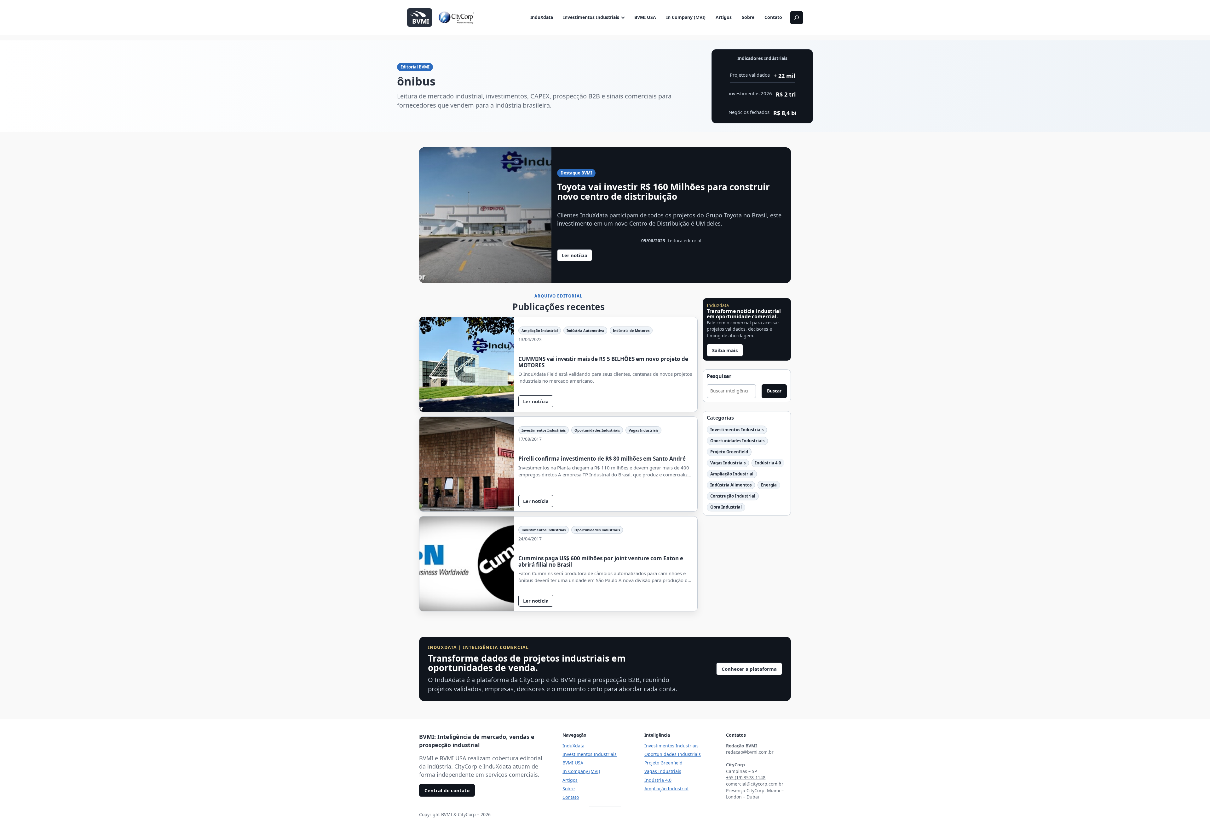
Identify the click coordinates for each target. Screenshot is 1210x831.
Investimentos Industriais (591, 17)
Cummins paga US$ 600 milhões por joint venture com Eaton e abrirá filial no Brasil (600, 561)
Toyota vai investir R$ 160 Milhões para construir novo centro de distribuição (663, 191)
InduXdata (541, 17)
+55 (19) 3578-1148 (745, 778)
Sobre (748, 17)
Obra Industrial (726, 507)
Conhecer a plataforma (749, 669)
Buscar (774, 391)
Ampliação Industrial (539, 330)
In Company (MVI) (686, 17)
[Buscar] (796, 17)
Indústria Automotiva (585, 330)
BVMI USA (645, 17)
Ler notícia (577, 256)
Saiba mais (725, 350)
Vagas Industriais (643, 430)
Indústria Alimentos (731, 485)
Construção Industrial (732, 496)
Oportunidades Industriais (597, 430)
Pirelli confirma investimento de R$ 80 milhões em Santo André (602, 459)
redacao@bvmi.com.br (750, 752)
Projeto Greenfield (729, 452)
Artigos (724, 17)
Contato (773, 17)
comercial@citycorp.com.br (754, 784)
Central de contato (447, 790)
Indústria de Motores (631, 330)
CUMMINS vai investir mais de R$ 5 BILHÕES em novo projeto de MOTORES (603, 362)
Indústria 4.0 (768, 463)
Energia (769, 485)
